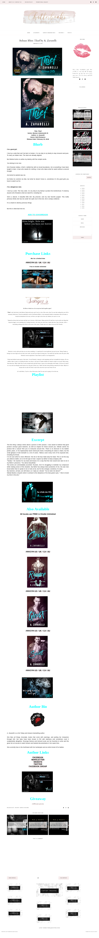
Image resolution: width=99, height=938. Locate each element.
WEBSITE (38, 762)
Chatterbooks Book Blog (11, 931)
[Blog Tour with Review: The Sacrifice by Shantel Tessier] (82, 120)
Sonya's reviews (24, 807)
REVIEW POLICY (29, 2)
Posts (69, 32)
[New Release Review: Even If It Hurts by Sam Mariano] (82, 128)
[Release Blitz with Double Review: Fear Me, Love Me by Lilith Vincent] (82, 166)
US (35, 262)
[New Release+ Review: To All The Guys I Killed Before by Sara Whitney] (82, 149)
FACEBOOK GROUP (38, 766)
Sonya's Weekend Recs (49, 32)
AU (48, 262)
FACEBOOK (38, 757)
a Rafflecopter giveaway (38, 803)
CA (44, 262)
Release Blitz (10, 807)
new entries (12, 877)
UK (40, 262)
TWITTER (38, 764)
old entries (63, 877)
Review (17, 807)
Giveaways (36, 32)
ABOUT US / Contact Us (15, 2)
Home (3, 2)
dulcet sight (93, 931)
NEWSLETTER (37, 760)
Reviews (61, 32)
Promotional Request (42, 2)
